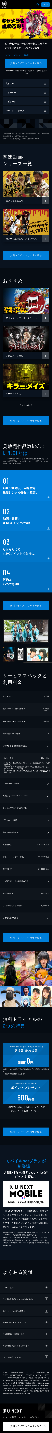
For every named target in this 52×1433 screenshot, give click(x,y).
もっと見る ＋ (26, 404)
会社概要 (13, 1417)
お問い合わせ (34, 1417)
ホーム (5, 1417)
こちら (26, 73)
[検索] (38, 4)
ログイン (45, 4)
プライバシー (23, 1417)
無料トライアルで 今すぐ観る (26, 63)
